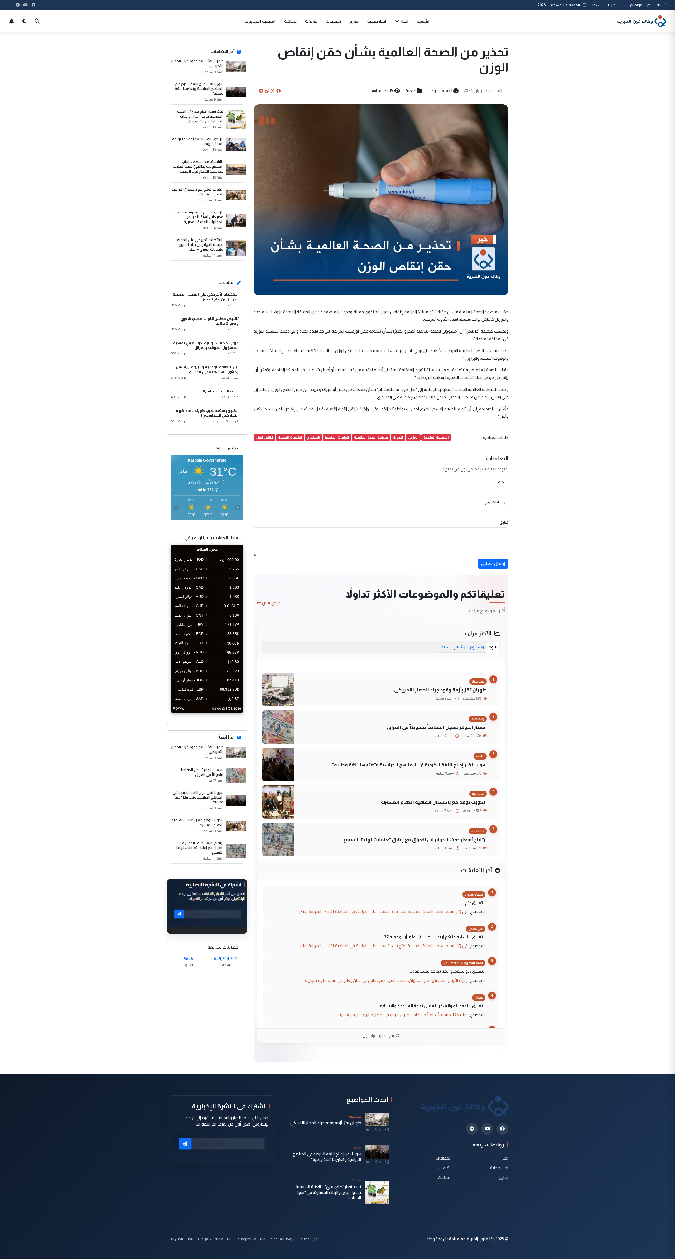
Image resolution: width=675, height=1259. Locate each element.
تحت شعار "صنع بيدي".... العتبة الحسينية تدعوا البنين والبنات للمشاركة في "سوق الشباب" (328, 1192)
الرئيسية (663, 4)
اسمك (503, 482)
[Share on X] (272, 91)
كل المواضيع (640, 4)
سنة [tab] (445, 647)
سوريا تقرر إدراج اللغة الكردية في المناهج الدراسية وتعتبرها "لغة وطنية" (409, 764)
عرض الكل (271, 603)
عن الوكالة (308, 1238)
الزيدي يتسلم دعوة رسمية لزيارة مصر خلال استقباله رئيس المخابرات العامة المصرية (198, 217)
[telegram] (472, 1129)
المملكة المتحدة (436, 437)
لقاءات (311, 21)
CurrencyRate (231, 716)
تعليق (504, 522)
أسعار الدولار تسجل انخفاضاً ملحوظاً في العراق (437, 727)
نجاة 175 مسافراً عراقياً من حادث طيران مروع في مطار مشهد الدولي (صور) (404, 1014)
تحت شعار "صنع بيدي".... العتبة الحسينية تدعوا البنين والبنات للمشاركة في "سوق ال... (200, 116)
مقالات (290, 21)
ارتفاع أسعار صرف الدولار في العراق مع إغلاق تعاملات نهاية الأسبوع (415, 839)
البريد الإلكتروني (496, 502)
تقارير (354, 21)
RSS (595, 4)
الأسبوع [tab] (477, 647)
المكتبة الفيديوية (260, 21)
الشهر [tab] (459, 647)
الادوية (398, 437)
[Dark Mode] (24, 21)
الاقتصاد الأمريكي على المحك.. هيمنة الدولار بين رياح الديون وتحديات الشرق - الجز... (199, 244)
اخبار (404, 21)
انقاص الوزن (264, 437)
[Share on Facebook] (278, 91)
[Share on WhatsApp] (267, 91)
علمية (411, 91)
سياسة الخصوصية (251, 1238)
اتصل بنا (611, 4)
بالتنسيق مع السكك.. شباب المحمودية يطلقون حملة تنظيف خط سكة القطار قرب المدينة (198, 166)
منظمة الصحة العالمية (371, 437)
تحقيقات (333, 21)
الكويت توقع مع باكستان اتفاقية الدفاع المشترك (434, 802)
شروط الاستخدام (282, 1238)
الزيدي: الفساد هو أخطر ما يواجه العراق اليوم (197, 141)
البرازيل (413, 437)
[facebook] (502, 1129)
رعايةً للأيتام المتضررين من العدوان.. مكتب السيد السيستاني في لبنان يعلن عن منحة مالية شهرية (386, 980)
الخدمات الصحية (290, 437)
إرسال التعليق (493, 563)
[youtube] (487, 1129)
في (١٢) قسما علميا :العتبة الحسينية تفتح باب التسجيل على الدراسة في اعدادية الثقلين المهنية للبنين (383, 911)
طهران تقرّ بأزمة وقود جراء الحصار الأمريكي (440, 689)
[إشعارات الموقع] (11, 21)
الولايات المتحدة (337, 437)
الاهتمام (313, 437)
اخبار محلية (376, 21)
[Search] (37, 21)
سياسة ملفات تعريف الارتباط (210, 1238)
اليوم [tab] (493, 647)
